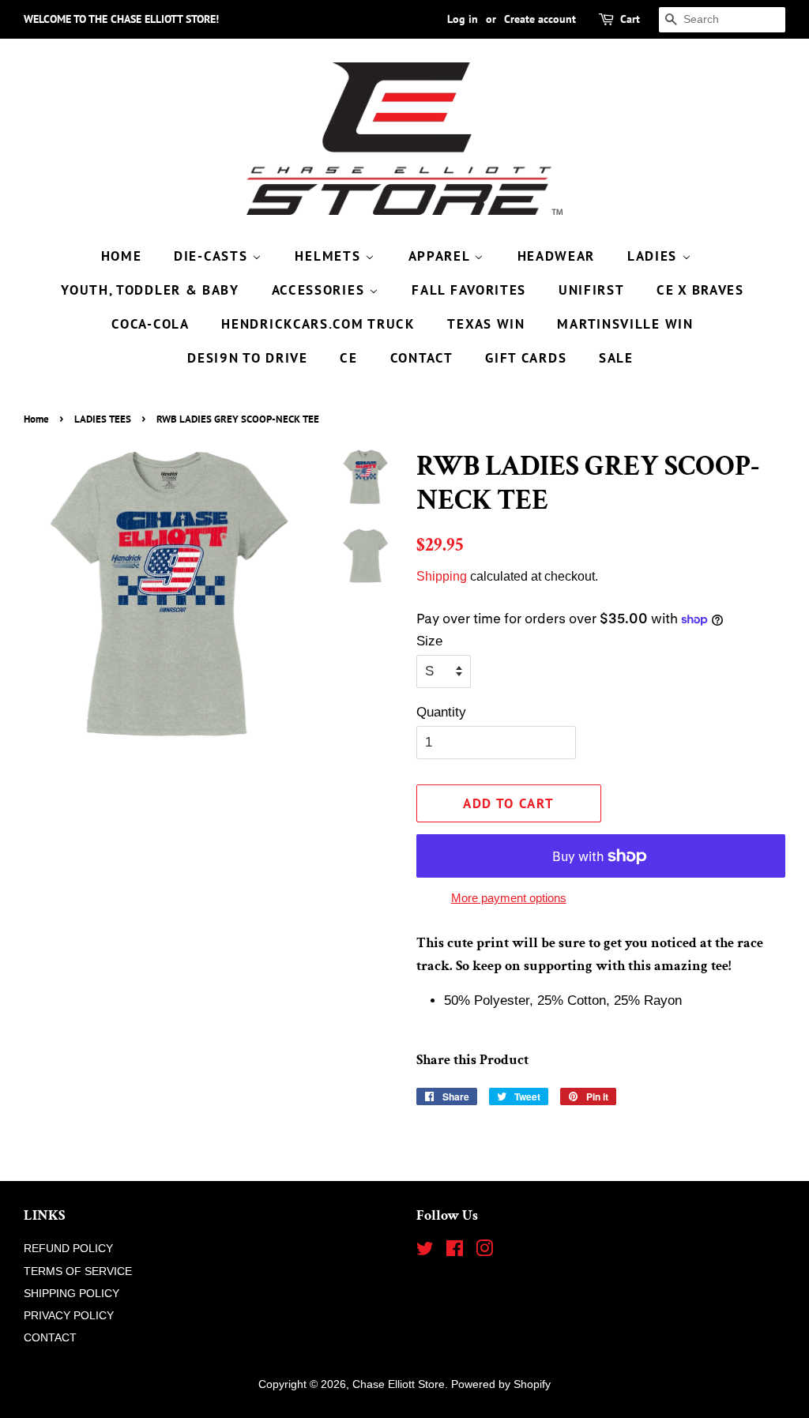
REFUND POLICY (68, 1248)
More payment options (508, 898)
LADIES (654, 256)
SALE (616, 358)
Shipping (441, 576)
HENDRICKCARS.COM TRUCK (318, 324)
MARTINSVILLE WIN (625, 324)
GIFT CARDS (525, 358)
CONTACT (421, 358)
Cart (630, 19)
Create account (540, 19)
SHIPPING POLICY (71, 1293)
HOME (121, 256)
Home (36, 419)
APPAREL (441, 256)
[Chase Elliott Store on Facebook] (455, 1251)
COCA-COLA (150, 324)
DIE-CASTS (213, 256)
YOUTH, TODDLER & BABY (150, 290)
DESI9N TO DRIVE (247, 358)
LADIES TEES (102, 419)
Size (429, 641)
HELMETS (330, 256)
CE (348, 358)
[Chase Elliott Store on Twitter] (425, 1251)
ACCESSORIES (320, 290)
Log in (462, 19)
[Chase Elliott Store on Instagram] (484, 1251)
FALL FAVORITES (469, 290)
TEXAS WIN (486, 324)
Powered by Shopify (501, 1384)
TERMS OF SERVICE (78, 1271)
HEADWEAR (556, 256)
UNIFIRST (592, 290)
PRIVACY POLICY (69, 1315)
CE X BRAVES (700, 290)
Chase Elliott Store (398, 1384)
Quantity (441, 712)
